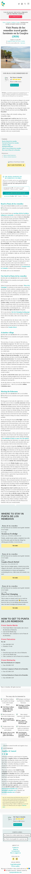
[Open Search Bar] (25, 4)
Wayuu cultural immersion (9, 155)
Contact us (15, 847)
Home (4, 22)
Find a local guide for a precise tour (16, 839)
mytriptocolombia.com (8, 792)
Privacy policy (15, 866)
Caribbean (13, 22)
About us (15, 849)
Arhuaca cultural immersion (9, 157)
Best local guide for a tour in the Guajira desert (9, 720)
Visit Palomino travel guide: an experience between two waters (23, 735)
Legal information (15, 864)
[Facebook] (13, 859)
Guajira (17, 22)
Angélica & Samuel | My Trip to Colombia (16, 41)
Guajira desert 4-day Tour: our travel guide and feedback (9, 734)
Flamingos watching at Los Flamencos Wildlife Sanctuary (24, 707)
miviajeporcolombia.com (9, 790)
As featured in (15, 851)
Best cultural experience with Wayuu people (22, 722)
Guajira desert (12, 327)
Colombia (8, 22)
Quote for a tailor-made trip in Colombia (18, 835)
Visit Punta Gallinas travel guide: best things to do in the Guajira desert (8, 709)
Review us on (14, 85)
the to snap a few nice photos (15, 438)
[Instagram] (17, 859)
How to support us (15, 853)
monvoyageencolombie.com (9, 788)
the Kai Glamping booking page (21, 312)
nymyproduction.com (15, 872)
